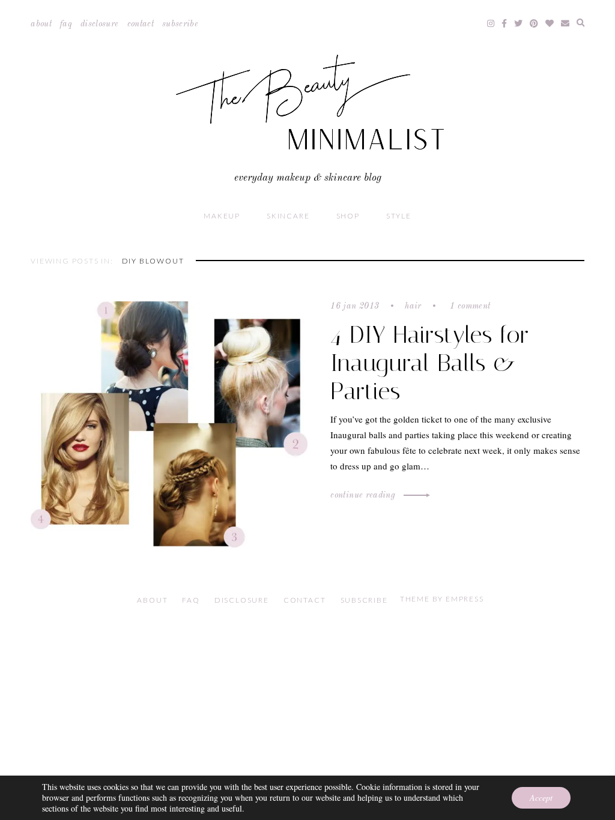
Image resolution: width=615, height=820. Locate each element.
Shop (348, 215)
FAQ (66, 24)
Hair (413, 306)
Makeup (222, 215)
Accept (541, 797)
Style (398, 215)
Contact (140, 24)
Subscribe (180, 24)
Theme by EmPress (442, 598)
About (41, 24)
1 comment (469, 306)
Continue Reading (364, 495)
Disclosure (99, 24)
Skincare (288, 215)
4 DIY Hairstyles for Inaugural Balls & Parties (429, 363)
